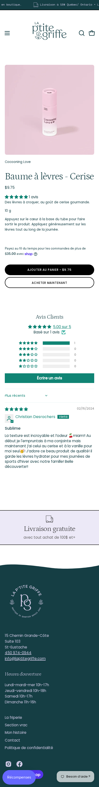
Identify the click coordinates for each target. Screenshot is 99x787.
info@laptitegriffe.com (25, 658)
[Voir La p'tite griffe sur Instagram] (8, 764)
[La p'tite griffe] (49, 33)
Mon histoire (15, 732)
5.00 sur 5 (62, 327)
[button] (81, 33)
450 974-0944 (18, 652)
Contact (12, 740)
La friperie (13, 717)
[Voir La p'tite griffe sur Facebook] (19, 764)
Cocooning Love (18, 162)
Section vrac (16, 725)
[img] (16, 409)
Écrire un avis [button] (49, 378)
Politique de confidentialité (29, 747)
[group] (49, 5)
